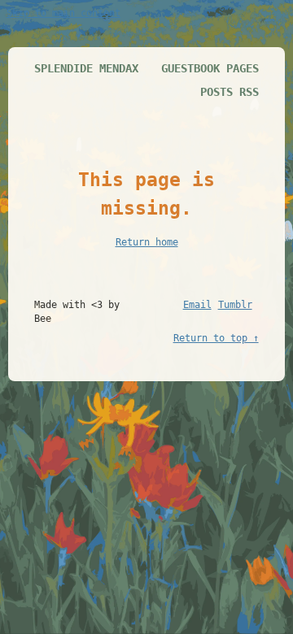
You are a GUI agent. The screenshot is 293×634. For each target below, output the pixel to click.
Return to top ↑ (216, 338)
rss (249, 91)
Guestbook (190, 68)
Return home (147, 242)
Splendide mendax (86, 68)
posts (216, 91)
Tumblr (235, 304)
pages (242, 68)
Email (197, 304)
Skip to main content (63, 13)
